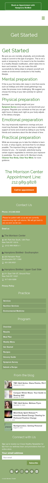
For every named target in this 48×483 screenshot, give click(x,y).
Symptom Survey (9, 107)
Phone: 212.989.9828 (11, 211)
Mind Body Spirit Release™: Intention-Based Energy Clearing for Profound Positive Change (29, 415)
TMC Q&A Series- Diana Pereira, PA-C (29, 383)
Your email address (12, 453)
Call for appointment (24, 189)
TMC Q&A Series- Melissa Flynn (27, 403)
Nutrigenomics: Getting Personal (27, 425)
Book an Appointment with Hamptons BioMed (23, 6)
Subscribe (33, 463)
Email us (5, 228)
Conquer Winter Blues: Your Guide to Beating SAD (29, 394)
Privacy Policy (8, 285)
